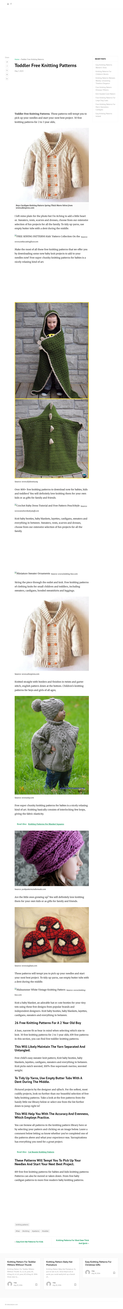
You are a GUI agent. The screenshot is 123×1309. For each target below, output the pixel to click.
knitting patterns (22, 1224)
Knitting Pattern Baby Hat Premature (59, 1263)
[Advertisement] (61, 39)
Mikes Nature (61, 4)
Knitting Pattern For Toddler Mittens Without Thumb (21, 1263)
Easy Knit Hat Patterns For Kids (29, 1241)
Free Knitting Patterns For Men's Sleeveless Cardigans (105, 107)
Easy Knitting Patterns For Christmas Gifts (98, 1263)
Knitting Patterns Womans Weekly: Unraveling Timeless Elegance (105, 80)
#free (18, 1231)
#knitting (25, 1231)
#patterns (35, 1231)
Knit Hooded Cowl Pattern (105, 94)
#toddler (45, 1231)
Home (17, 59)
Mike (15, 1283)
